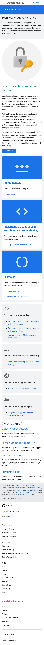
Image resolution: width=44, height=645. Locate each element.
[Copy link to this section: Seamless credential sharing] (39, 18)
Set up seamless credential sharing (20, 245)
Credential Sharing (11, 9)
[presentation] (22, 18)
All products (6, 625)
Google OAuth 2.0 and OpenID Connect (15, 553)
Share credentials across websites (22, 389)
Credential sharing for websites (20, 382)
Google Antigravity (8, 581)
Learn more (9, 151)
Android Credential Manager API (18, 442)
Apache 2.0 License (35, 490)
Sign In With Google (8, 550)
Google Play (6, 589)
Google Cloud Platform (10, 618)
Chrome (5, 570)
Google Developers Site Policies (24, 492)
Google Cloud (6, 585)
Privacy (11, 634)
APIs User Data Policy (9, 533)
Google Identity (7, 546)
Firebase (5, 574)
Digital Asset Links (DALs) (15, 428)
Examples (9, 277)
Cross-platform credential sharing (21, 355)
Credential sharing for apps (18, 406)
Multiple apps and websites (17, 296)
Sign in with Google (12, 455)
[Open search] (33, 2)
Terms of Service (8, 529)
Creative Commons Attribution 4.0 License (27, 488)
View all (4, 592)
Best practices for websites (18, 315)
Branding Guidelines (9, 536)
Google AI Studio (8, 578)
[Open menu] (3, 2)
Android (4, 567)
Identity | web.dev (11, 471)
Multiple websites (13, 291)
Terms (4, 634)
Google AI (5, 621)
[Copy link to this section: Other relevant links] (29, 423)
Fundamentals (12, 183)
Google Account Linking (10, 557)
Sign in (38, 3)
